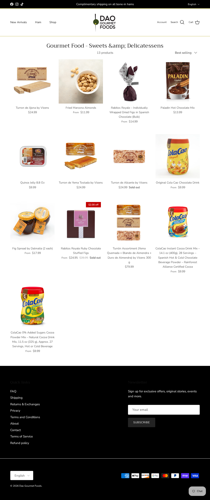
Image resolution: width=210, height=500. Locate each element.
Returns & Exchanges (25, 404)
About (14, 423)
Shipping (16, 398)
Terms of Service (21, 436)
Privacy (15, 411)
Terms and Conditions (25, 417)
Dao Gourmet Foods (30, 485)
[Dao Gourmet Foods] (105, 22)
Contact (15, 430)
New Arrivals (18, 22)
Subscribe (141, 422)
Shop (52, 22)
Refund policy (19, 443)
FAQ (13, 391)
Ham (38, 22)
